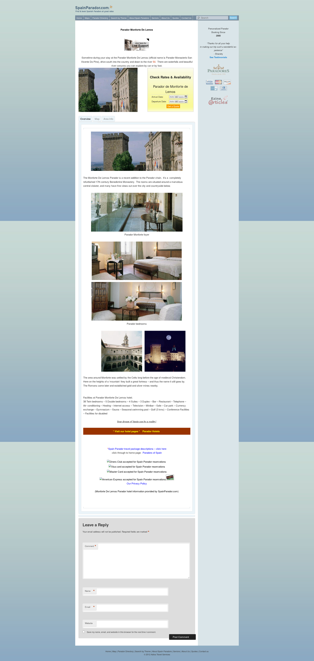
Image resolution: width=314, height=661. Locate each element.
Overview (85, 118)
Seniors (155, 18)
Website (89, 623)
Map (97, 118)
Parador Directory (100, 18)
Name (90, 591)
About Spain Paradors (139, 18)
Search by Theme (119, 18)
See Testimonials (218, 57)
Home (79, 18)
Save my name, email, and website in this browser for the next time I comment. (121, 632)
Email (90, 607)
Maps (87, 18)
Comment (90, 546)
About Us (165, 18)
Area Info (108, 118)
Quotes (175, 18)
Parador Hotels (151, 431)
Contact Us (186, 18)
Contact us (204, 651)
